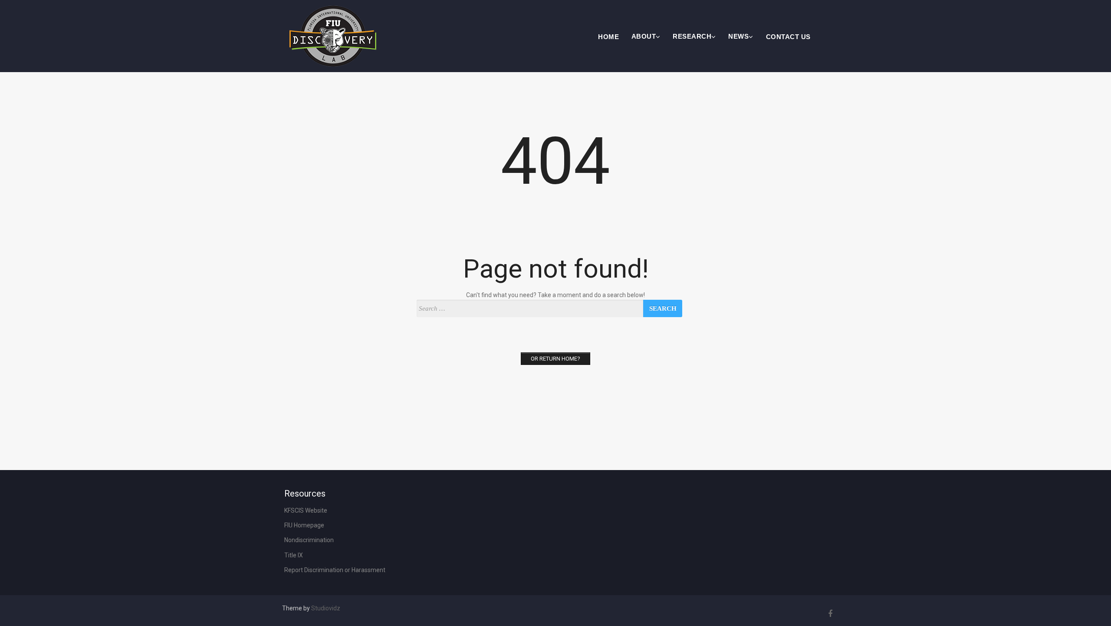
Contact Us (788, 36)
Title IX (293, 555)
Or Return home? (555, 358)
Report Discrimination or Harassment (334, 569)
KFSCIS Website (305, 510)
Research (692, 36)
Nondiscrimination (309, 540)
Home (608, 36)
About (643, 36)
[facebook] (829, 613)
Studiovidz (325, 608)
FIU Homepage (304, 525)
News (738, 36)
